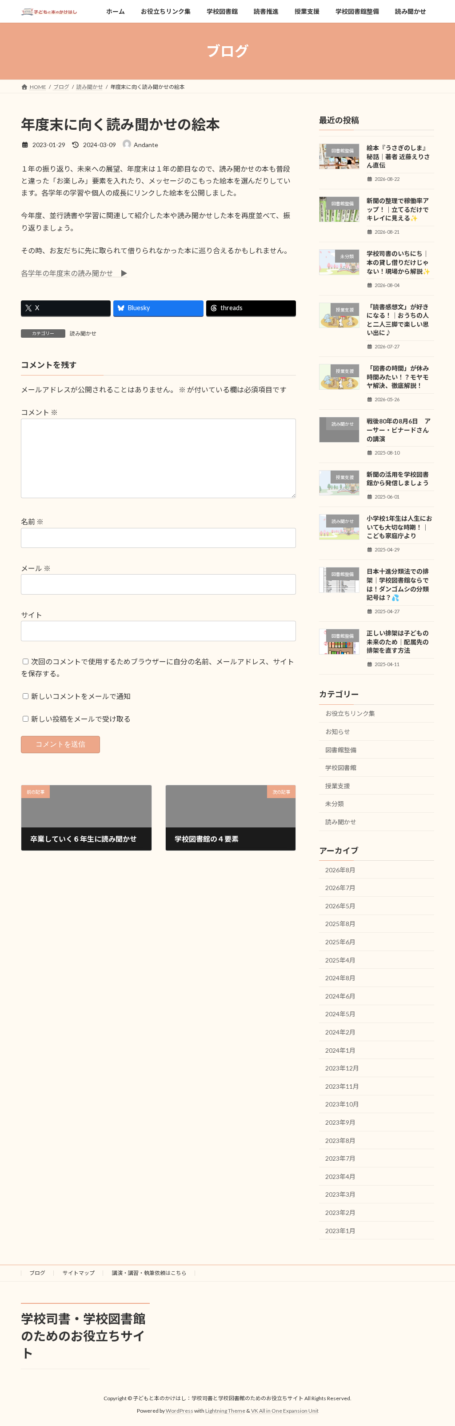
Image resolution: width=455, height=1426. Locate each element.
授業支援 (337, 786)
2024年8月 (340, 978)
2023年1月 (340, 1230)
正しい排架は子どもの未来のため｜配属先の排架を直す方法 (398, 642)
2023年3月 (340, 1194)
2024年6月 (340, 996)
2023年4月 (340, 1176)
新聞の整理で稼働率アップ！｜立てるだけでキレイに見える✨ (398, 209)
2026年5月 (340, 906)
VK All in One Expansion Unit (285, 1410)
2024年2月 (340, 1032)
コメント (39, 412)
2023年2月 (340, 1212)
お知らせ (337, 731)
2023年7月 (340, 1158)
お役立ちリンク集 (350, 714)
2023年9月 (340, 1122)
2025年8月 (340, 924)
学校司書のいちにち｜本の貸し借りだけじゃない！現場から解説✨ (398, 262)
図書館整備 (340, 750)
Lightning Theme (225, 1410)
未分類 (334, 804)
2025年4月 (340, 960)
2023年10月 (342, 1104)
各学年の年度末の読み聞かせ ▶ (74, 273)
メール (36, 568)
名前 (32, 521)
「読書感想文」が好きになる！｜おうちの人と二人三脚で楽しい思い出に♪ (398, 320)
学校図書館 (340, 768)
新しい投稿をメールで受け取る (81, 719)
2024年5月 (340, 1014)
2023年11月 (342, 1086)
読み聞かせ (83, 333)
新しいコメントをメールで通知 (81, 696)
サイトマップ (79, 1273)
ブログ (37, 1273)
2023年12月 (342, 1068)
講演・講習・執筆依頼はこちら (149, 1273)
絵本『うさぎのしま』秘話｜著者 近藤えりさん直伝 (398, 156)
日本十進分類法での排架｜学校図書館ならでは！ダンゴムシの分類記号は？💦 (398, 585)
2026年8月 (340, 870)
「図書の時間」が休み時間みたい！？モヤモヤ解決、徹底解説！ (398, 377)
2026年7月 (340, 888)
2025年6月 (340, 942)
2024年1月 (340, 1050)
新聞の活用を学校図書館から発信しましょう (398, 479)
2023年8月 (340, 1140)
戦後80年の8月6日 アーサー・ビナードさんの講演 (399, 430)
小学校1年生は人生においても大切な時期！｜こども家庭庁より (399, 527)
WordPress (179, 1410)
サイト (31, 615)
